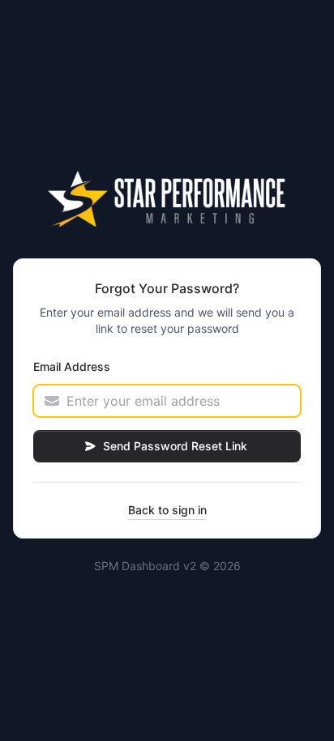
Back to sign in (167, 510)
